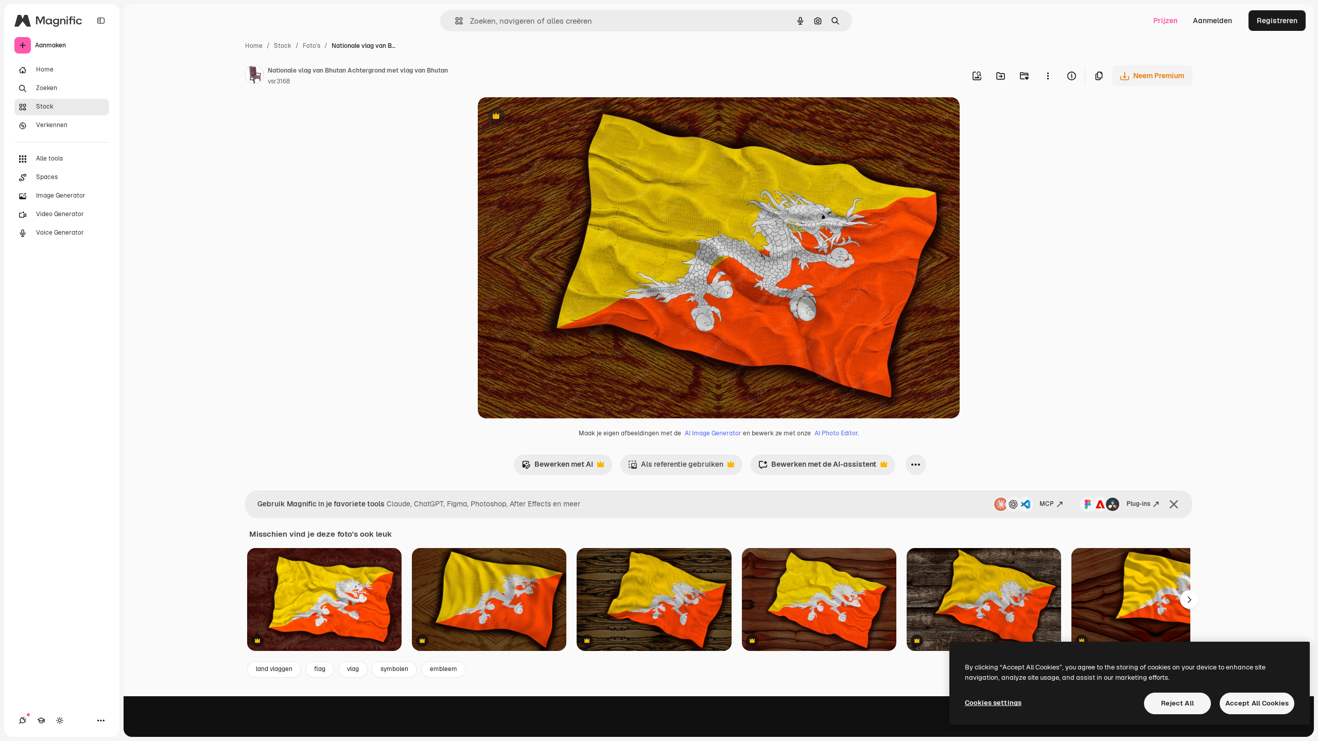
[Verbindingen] (22, 720)
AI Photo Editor (836, 433)
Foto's (311, 46)
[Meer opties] (1047, 75)
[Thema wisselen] (59, 720)
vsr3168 (279, 81)
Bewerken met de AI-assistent (817, 467)
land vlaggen (274, 669)
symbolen (394, 669)
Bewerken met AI (557, 467)
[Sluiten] (1174, 504)
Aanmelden (1212, 20)
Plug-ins (1138, 504)
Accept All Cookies (1257, 703)
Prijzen (1165, 20)
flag (319, 669)
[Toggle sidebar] (101, 20)
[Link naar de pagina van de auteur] (254, 76)
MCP (1046, 504)
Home (254, 46)
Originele (545, 117)
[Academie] (41, 720)
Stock (282, 46)
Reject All (1177, 703)
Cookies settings (993, 702)
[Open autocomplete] (455, 21)
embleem (443, 669)
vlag (353, 669)
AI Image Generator (713, 433)
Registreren (1277, 20)
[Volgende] (1189, 599)
